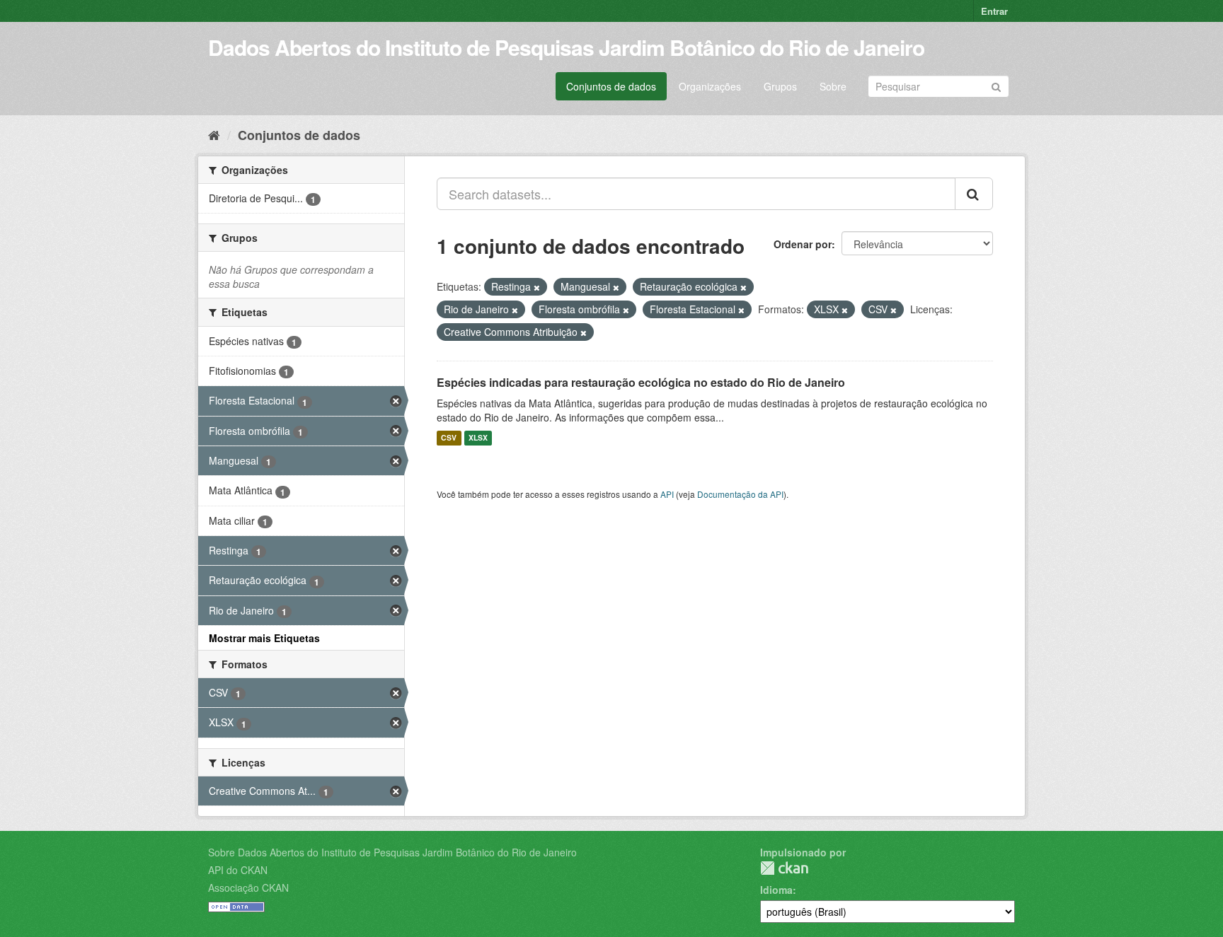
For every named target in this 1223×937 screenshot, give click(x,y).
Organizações (710, 86)
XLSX (478, 438)
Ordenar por (803, 244)
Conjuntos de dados (611, 86)
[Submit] (996, 85)
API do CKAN (238, 870)
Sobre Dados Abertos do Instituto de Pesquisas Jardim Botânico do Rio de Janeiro (392, 852)
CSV (449, 438)
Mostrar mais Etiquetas (264, 638)
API (667, 494)
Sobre (833, 86)
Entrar (994, 11)
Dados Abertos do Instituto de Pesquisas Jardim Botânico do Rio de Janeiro (566, 47)
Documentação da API (740, 494)
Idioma (776, 890)
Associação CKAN (248, 887)
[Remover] (537, 287)
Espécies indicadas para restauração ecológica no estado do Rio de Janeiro (641, 382)
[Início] (214, 134)
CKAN (784, 868)
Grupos (780, 86)
